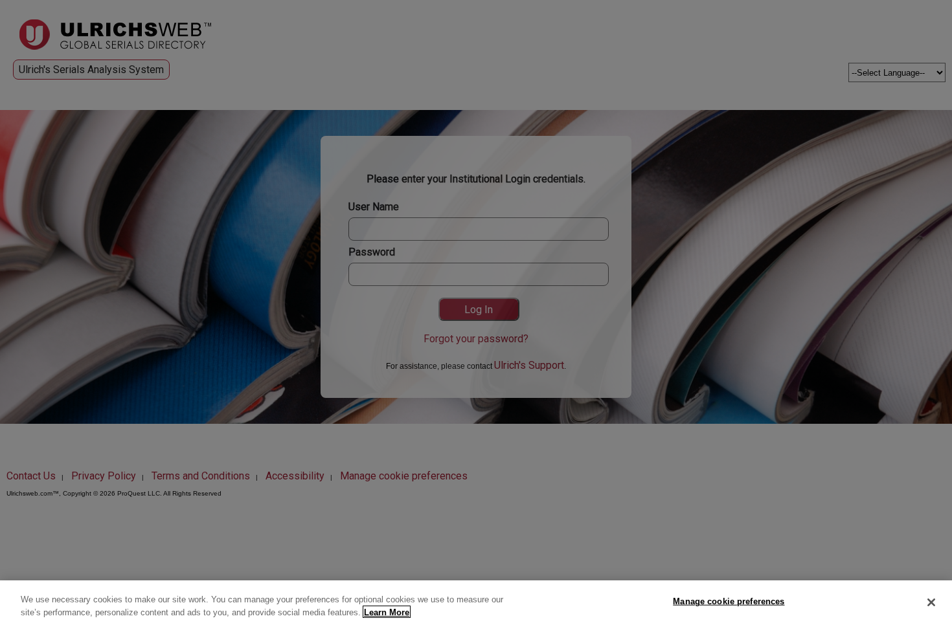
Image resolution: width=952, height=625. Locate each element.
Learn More (386, 612)
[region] (476, 602)
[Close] (931, 602)
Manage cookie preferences (728, 601)
